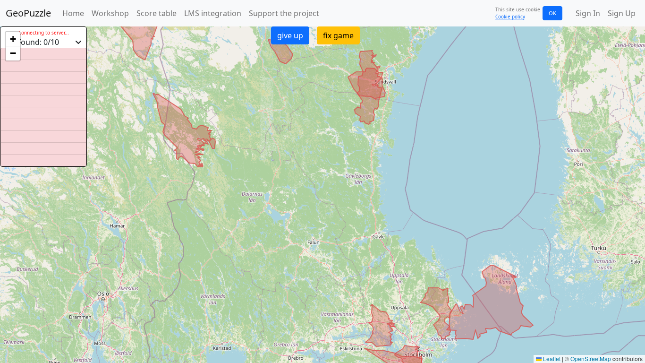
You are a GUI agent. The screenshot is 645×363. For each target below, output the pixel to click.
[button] (13, 39)
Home (73, 13)
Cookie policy (510, 16)
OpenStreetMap (590, 358)
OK (552, 13)
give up (290, 35)
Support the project (284, 13)
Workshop (110, 13)
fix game (338, 35)
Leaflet (551, 358)
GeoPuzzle (28, 13)
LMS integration (212, 13)
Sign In (588, 13)
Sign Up (622, 13)
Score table (156, 13)
